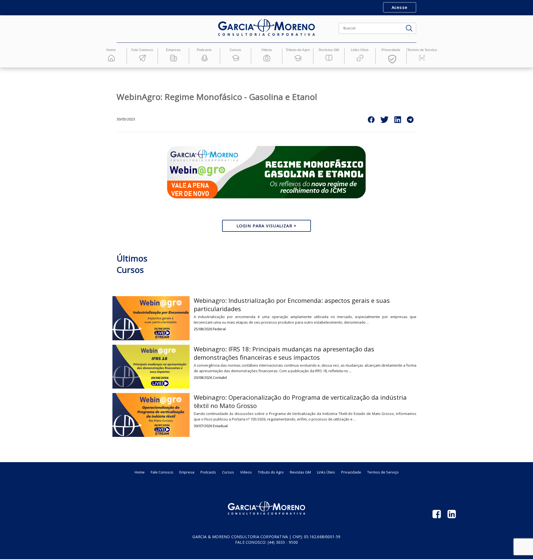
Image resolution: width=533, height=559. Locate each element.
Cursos (228, 472)
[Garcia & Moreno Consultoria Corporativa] (266, 27)
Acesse (400, 7)
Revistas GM (300, 472)
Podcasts (208, 472)
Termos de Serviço (383, 472)
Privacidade (351, 472)
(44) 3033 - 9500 (283, 542)
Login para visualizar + (267, 225)
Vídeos (246, 472)
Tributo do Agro (271, 472)
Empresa (186, 472)
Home (140, 472)
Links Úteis (326, 472)
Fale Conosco (162, 472)
